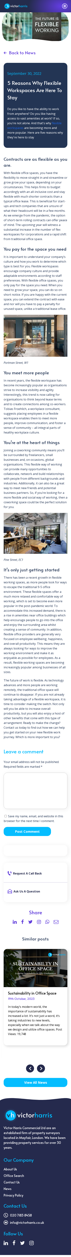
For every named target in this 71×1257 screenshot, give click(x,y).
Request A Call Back (27, 873)
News (7, 1188)
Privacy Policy (13, 1195)
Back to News (22, 52)
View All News (35, 1082)
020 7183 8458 (21, 1215)
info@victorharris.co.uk (27, 1222)
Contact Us (12, 1182)
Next (41, 1068)
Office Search (14, 1175)
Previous (30, 1068)
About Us (10, 1169)
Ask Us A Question (26, 891)
